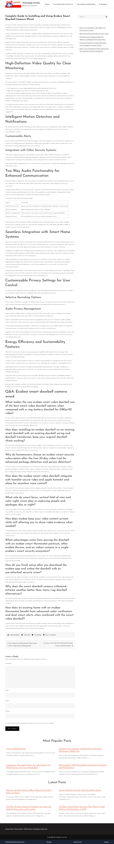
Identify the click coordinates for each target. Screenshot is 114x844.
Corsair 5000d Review (16, 749)
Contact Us (43, 829)
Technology (103, 4)
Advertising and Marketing (86, 4)
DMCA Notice (28, 829)
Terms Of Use (19, 829)
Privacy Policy (9, 829)
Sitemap (49, 842)
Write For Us (78, 842)
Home (47, 4)
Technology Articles (31, 3)
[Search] (106, 17)
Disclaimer (36, 829)
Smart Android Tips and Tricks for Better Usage (80, 790)
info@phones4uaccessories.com (14, 842)
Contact (106, 842)
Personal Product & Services (63, 4)
